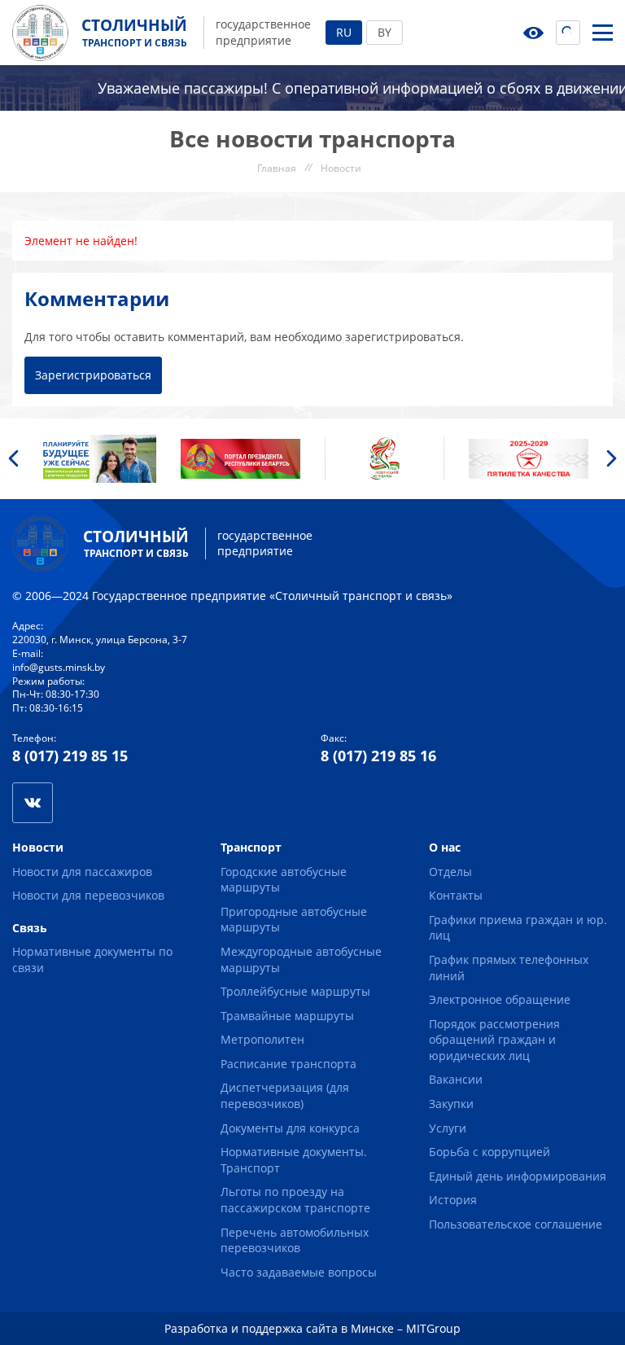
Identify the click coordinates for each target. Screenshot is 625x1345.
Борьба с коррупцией (489, 1151)
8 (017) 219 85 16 (378, 755)
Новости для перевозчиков (88, 895)
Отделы (450, 871)
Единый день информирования (517, 1176)
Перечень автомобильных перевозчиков (295, 1240)
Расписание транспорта (288, 1063)
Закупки (451, 1103)
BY (384, 32)
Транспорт (251, 847)
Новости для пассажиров (82, 871)
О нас (445, 847)
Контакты (456, 895)
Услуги (447, 1128)
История (453, 1199)
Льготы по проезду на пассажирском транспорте (295, 1200)
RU (344, 32)
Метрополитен (262, 1039)
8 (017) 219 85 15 (70, 755)
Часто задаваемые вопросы (299, 1272)
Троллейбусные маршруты (295, 991)
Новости (37, 847)
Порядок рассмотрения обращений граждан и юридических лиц (494, 1039)
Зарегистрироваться (93, 375)
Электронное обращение (499, 999)
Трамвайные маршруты (287, 1015)
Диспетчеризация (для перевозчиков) (285, 1095)
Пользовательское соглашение (515, 1224)
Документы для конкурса (290, 1128)
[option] (96, 459)
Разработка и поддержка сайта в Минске (279, 1328)
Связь (29, 927)
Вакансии (456, 1079)
